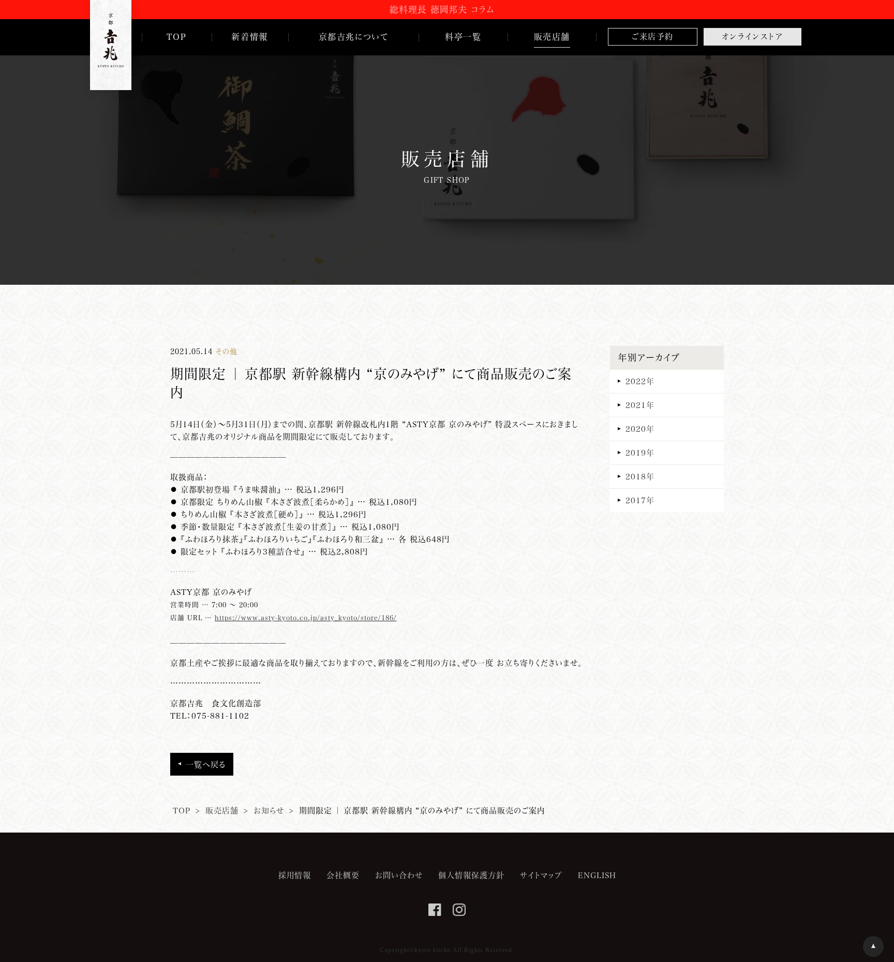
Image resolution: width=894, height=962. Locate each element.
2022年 (639, 381)
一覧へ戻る (206, 764)
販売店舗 (222, 810)
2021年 (639, 405)
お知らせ (269, 810)
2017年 (639, 500)
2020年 (639, 428)
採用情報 (294, 875)
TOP (181, 810)
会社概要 (343, 875)
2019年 (639, 452)
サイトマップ (541, 875)
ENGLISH (597, 875)
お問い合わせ (399, 875)
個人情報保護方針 (471, 875)
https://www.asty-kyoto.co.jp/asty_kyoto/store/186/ (306, 617)
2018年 (639, 476)
